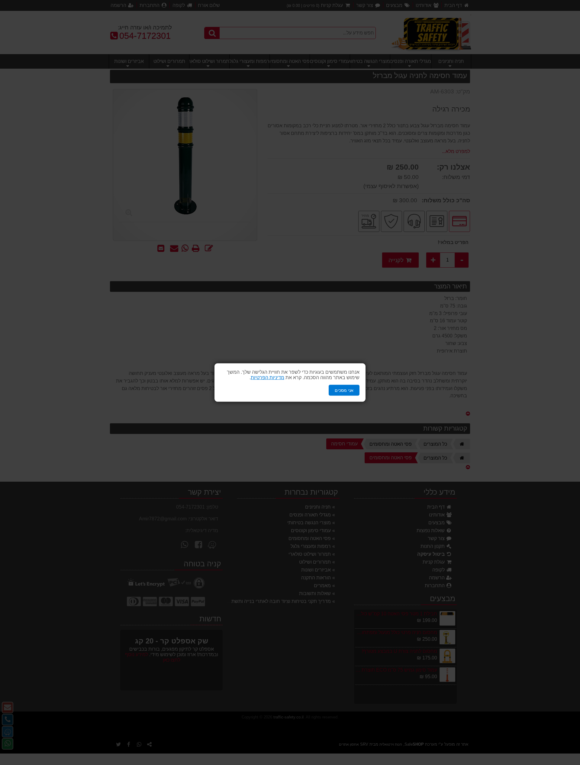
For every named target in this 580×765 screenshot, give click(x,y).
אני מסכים (344, 390)
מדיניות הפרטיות (267, 377)
